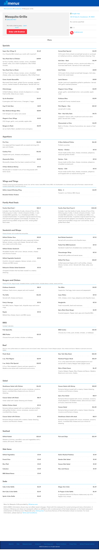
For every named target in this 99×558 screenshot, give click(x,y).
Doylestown (18, 8)
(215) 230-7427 (11, 19)
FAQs (18, 544)
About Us (11, 544)
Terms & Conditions (61, 544)
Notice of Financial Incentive (87, 544)
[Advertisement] (49, 528)
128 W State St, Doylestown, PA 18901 (82, 17)
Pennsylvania (8, 8)
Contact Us (38, 544)
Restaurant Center (27, 544)
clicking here (39, 511)
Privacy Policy (73, 544)
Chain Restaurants (48, 544)
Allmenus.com (33, 504)
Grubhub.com (78, 32)
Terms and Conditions (30, 513)
